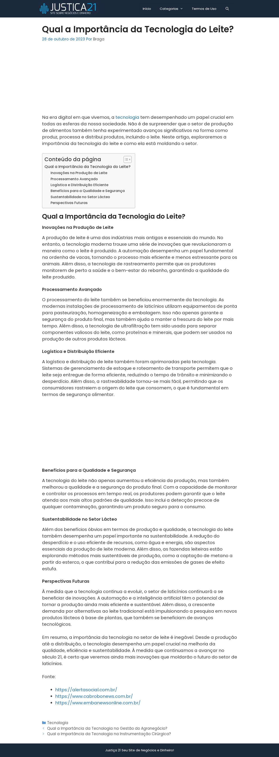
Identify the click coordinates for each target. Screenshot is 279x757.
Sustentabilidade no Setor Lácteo (80, 196)
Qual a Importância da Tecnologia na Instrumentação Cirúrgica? (109, 733)
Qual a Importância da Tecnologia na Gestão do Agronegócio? (107, 728)
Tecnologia (57, 722)
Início (147, 8)
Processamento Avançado (74, 178)
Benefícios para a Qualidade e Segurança (88, 190)
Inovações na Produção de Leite (79, 172)
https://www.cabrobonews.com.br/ (94, 696)
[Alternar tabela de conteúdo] (125, 159)
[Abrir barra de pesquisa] (227, 8)
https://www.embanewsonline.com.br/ (98, 703)
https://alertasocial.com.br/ (86, 690)
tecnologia (127, 117)
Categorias (169, 8)
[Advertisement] (139, 81)
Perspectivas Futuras (69, 202)
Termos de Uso (204, 8)
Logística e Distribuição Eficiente (79, 184)
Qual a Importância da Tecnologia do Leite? (87, 166)
